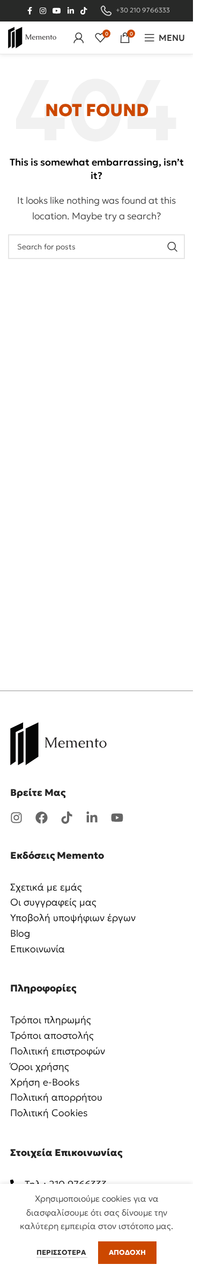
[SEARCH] (172, 246)
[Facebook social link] (30, 11)
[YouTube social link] (56, 11)
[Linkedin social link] (70, 11)
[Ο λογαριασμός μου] (79, 37)
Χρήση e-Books (45, 1082)
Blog (20, 933)
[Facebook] (41, 817)
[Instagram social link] (42, 11)
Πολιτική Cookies (49, 1112)
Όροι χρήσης (39, 1066)
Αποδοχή (127, 1252)
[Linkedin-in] (92, 817)
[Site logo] (32, 36)
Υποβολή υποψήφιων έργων (73, 917)
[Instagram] (16, 817)
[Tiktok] (67, 817)
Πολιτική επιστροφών (57, 1051)
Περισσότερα (61, 1252)
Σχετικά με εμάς (46, 887)
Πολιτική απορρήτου (56, 1097)
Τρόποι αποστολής (52, 1035)
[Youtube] (117, 817)
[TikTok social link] (83, 11)
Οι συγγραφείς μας (53, 902)
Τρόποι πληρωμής (50, 1020)
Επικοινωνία (37, 949)
